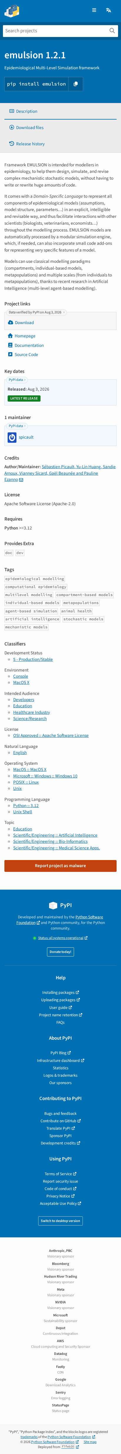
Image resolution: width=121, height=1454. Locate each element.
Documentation (29, 345)
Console (20, 676)
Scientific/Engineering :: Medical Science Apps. (56, 848)
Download (24, 322)
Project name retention (58, 1015)
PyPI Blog (58, 1053)
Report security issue (60, 1181)
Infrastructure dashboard (58, 1060)
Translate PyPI (58, 1128)
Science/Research (30, 718)
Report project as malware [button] (60, 865)
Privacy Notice (58, 1196)
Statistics (60, 1068)
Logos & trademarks (60, 1075)
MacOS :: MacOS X (29, 769)
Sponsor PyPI (60, 1136)
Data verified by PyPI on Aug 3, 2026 (35, 312)
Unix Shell (22, 812)
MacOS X (21, 682)
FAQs (60, 1022)
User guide (58, 1007)
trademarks (29, 1436)
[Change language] (109, 10)
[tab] (60, 111)
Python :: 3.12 (26, 805)
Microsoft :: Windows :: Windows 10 (45, 776)
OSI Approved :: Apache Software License (51, 735)
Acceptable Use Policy (58, 1203)
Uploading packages (58, 1000)
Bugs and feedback (60, 1113)
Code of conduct (58, 1188)
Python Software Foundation (69, 1436)
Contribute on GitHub (58, 1121)
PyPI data (16, 379)
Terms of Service (58, 1174)
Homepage (25, 336)
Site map (90, 1442)
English (20, 752)
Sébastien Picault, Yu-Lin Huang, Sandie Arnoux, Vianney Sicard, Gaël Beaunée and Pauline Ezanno (60, 473)
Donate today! (60, 951)
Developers (23, 699)
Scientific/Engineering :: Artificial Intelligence (55, 835)
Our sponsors (60, 1083)
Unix (17, 788)
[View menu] (94, 10)
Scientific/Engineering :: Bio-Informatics (50, 841)
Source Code (26, 354)
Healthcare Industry (31, 712)
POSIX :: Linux (26, 782)
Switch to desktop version (60, 1220)
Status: (60, 938)
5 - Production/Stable (33, 659)
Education (22, 706)
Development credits (58, 1143)
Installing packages (58, 992)
